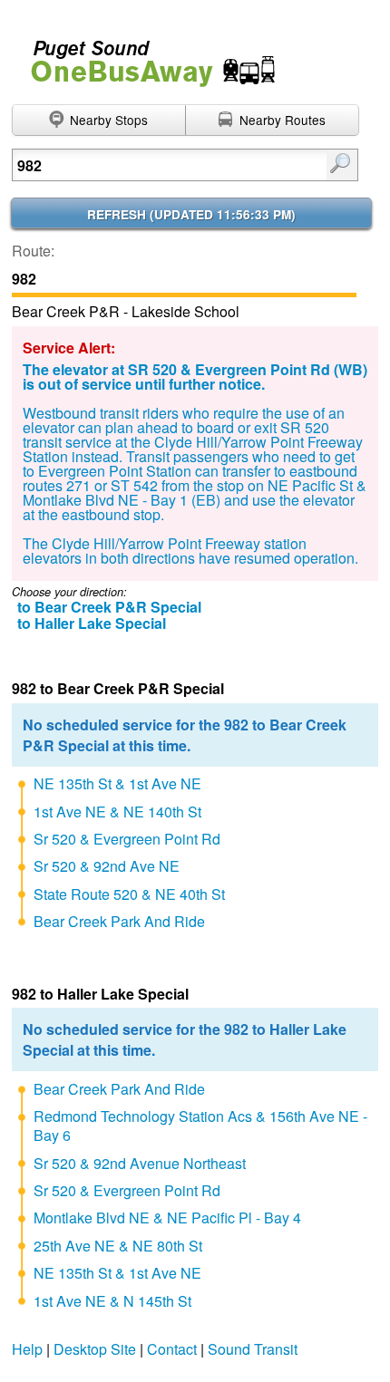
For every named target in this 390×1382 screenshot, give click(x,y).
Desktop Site (95, 1349)
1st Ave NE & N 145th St (112, 1300)
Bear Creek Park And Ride (119, 921)
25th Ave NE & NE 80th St (118, 1245)
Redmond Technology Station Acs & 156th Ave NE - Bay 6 (200, 1125)
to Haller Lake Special (91, 623)
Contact (172, 1349)
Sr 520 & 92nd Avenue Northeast (140, 1163)
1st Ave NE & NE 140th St (117, 811)
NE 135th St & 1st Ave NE (117, 783)
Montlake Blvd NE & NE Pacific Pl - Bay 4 (167, 1217)
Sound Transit (252, 1349)
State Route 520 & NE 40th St (129, 894)
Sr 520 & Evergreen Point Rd (127, 838)
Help (27, 1349)
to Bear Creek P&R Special (109, 606)
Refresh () (191, 214)
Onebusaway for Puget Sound (145, 55)
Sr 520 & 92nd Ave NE (107, 865)
